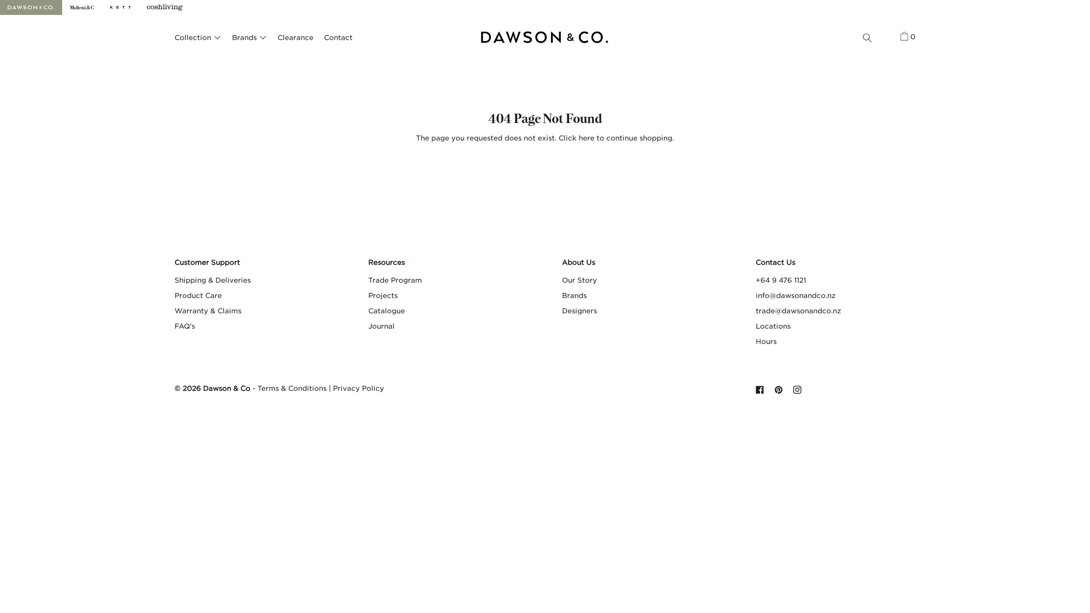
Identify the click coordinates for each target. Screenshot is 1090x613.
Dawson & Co (226, 388)
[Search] (867, 38)
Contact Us (775, 262)
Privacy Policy (358, 388)
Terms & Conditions (292, 388)
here (586, 137)
